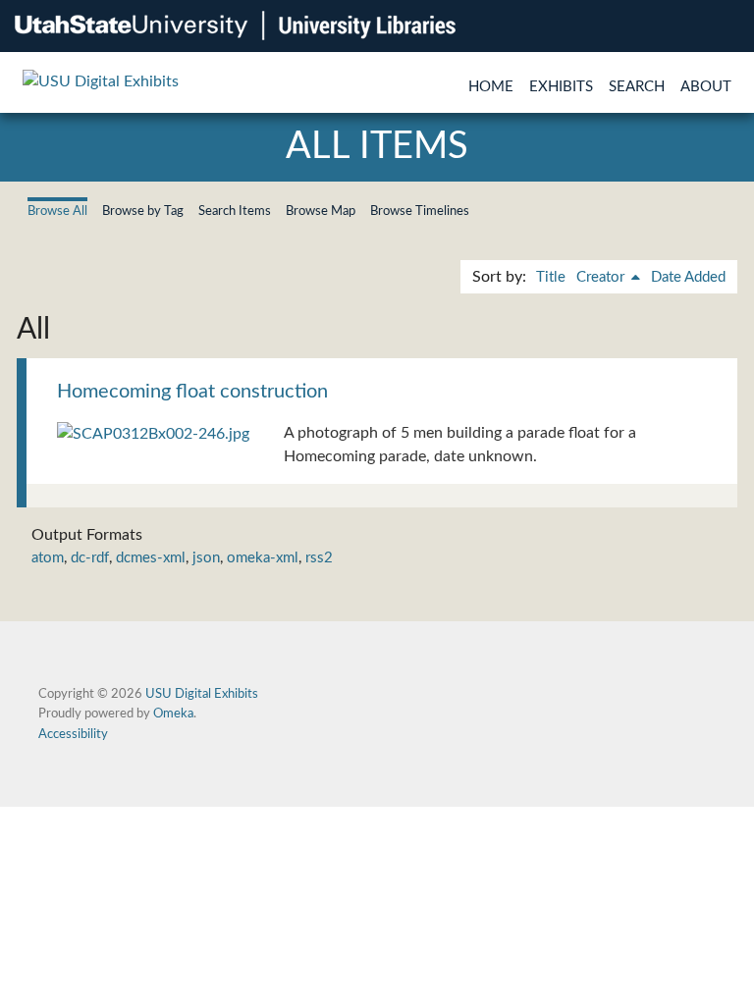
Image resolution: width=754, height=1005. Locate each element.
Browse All (57, 211)
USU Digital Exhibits (201, 694)
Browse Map (320, 211)
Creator (602, 277)
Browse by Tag (143, 211)
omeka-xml (262, 558)
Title (551, 277)
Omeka (173, 713)
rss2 (319, 558)
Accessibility (73, 734)
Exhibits (561, 86)
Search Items (234, 211)
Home (490, 86)
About (705, 86)
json (206, 558)
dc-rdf (90, 558)
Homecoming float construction (192, 391)
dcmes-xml (151, 558)
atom (47, 558)
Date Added (688, 277)
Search (637, 86)
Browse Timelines (419, 211)
